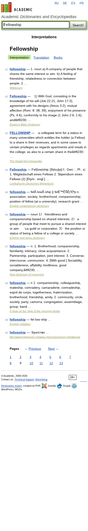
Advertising (41, 379)
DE (65, 3)
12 (51, 363)
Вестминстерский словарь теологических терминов (45, 337)
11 (41, 363)
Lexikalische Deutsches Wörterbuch (32, 183)
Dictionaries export (11, 385)
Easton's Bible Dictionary (25, 124)
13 (61, 363)
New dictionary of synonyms (27, 274)
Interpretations (44, 37)
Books (58, 57)
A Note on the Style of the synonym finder (35, 311)
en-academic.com (17, 7)
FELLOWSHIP (20, 133)
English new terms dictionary (27, 238)
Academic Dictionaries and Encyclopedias (38, 16)
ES (73, 3)
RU (57, 3)
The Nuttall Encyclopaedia (26, 161)
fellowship (18, 69)
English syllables (20, 324)
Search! (78, 25)
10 (31, 363)
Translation (41, 57)
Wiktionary (16, 88)
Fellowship (18, 96)
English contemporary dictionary (29, 206)
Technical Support (24, 379)
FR (81, 3)
